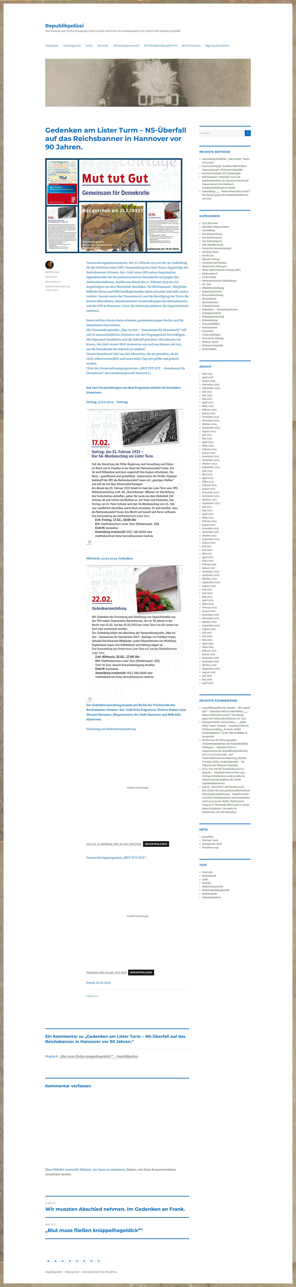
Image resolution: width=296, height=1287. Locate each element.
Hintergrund (72, 45)
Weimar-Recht (210, 342)
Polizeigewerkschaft (213, 316)
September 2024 (211, 427)
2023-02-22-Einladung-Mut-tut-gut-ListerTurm (113, 844)
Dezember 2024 (210, 417)
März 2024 (208, 445)
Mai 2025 (207, 399)
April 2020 (207, 600)
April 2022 (207, 514)
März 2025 (208, 406)
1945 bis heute (210, 223)
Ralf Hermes (52, 272)
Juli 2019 (207, 632)
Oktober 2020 (209, 578)
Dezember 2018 (210, 658)
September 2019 (211, 625)
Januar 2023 (208, 488)
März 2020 (208, 604)
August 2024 (209, 431)
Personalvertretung (212, 295)
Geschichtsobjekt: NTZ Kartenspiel (221, 173)
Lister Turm (51, 290)
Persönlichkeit (210, 302)
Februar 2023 (209, 485)
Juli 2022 (207, 506)
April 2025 (207, 402)
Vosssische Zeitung (213, 338)
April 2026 (208, 377)
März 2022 (208, 517)
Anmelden (207, 836)
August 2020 (209, 586)
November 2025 (210, 384)
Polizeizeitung (210, 320)
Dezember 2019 (210, 614)
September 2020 (211, 582)
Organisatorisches (212, 291)
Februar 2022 (209, 521)
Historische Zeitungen (214, 266)
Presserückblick (211, 324)
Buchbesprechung (212, 234)
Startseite (52, 45)
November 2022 (210, 496)
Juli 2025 (207, 391)
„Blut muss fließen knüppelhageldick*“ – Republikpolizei (98, 1056)
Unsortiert (208, 331)
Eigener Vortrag (210, 259)
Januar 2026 (208, 381)
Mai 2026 (207, 373)
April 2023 (207, 478)
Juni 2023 (207, 470)
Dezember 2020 (210, 571)
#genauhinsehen (217, 45)
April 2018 (207, 683)
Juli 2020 (207, 589)
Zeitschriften (209, 349)
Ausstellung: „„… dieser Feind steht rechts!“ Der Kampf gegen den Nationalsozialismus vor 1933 (226, 195)
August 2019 (209, 629)
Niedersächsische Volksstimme (219, 280)
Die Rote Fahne (210, 252)
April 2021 (207, 557)
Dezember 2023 (210, 456)
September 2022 (211, 503)
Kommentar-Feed (212, 844)
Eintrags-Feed (210, 840)
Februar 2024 (209, 449)
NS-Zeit (206, 284)
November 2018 (210, 661)
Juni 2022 (207, 510)
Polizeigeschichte (211, 313)
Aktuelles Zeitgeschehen (215, 226)
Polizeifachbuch (211, 306)
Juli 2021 (206, 546)
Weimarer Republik (212, 345)
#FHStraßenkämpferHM (160, 45)
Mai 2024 (207, 438)
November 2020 (210, 575)
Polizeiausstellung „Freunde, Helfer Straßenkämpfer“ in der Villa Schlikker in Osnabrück (224, 733)
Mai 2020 (207, 596)
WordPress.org (210, 847)
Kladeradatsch (210, 273)
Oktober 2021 (209, 535)
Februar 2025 (209, 409)
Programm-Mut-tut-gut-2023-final (106, 972)
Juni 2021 (207, 550)
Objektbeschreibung (213, 288)
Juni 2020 (207, 593)
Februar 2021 (209, 564)
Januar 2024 (208, 452)
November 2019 (210, 618)
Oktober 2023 (209, 463)
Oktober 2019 (209, 622)
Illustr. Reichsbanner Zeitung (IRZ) (221, 270)
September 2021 (211, 539)
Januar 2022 (208, 524)
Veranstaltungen (211, 334)
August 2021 (208, 542)
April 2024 (207, 442)
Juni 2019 (207, 636)
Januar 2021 (208, 568)
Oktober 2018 (209, 665)
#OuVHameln (191, 45)
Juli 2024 (207, 435)
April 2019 (207, 643)
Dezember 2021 (210, 528)
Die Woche (208, 255)
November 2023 (210, 460)
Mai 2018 (207, 679)
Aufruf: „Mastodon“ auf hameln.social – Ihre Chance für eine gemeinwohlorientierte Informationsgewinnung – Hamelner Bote (226, 790)
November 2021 (210, 532)
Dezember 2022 (210, 492)
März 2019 (208, 647)
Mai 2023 (207, 474)
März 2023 (208, 481)
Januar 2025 (208, 413)
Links (89, 45)
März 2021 (207, 560)
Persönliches (209, 298)
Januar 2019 (208, 654)
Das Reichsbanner (212, 237)
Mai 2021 (207, 553)
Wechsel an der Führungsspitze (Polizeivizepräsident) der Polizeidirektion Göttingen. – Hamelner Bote (225, 744)
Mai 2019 (207, 640)
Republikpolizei (64, 26)
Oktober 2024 (209, 424)
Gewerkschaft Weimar (214, 262)
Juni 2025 (207, 395)
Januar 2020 (208, 611)
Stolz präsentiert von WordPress (99, 1272)
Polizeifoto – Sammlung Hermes (220, 309)
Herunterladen (156, 844)
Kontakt (103, 45)
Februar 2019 (209, 650)
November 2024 (210, 420)
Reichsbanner (53, 281)
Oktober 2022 (209, 499)
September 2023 (211, 467)
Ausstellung (208, 230)
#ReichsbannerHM (126, 45)
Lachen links (209, 277)
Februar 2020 (209, 607)
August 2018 (208, 672)
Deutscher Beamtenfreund (216, 248)
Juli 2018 (206, 676)
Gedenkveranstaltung (57, 286)
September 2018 (211, 668)
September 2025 (211, 388)
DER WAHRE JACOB (212, 244)
